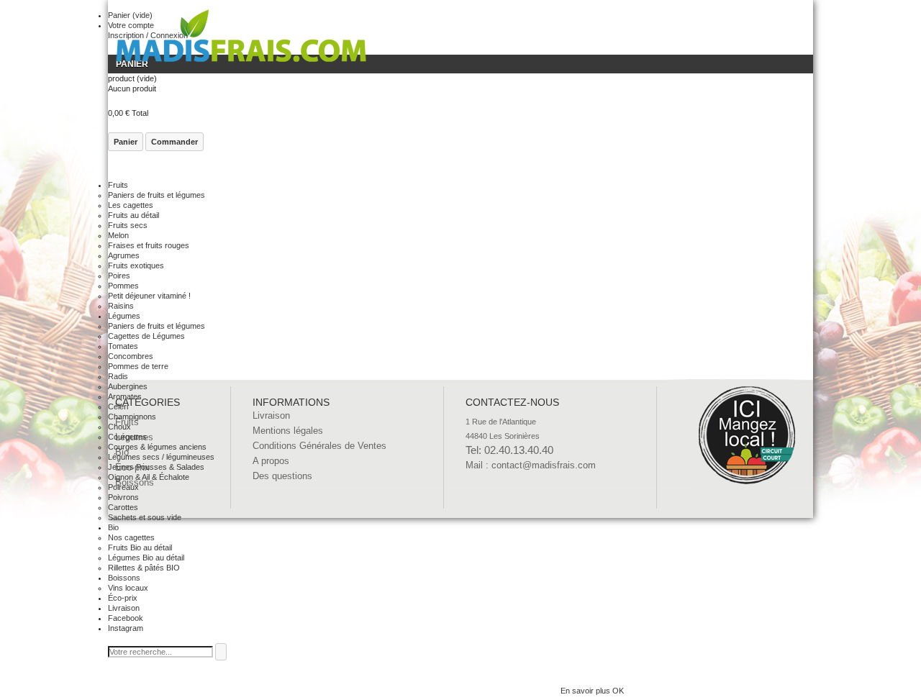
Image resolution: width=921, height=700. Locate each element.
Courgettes (127, 436)
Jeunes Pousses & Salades (156, 467)
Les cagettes (130, 205)
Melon (118, 235)
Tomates (123, 346)
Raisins (121, 305)
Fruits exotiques (136, 265)
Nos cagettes (131, 537)
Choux (119, 426)
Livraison (124, 608)
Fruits (118, 185)
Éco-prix (122, 598)
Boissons (124, 577)
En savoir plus (586, 690)
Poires (119, 275)
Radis (118, 376)
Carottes (123, 507)
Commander (174, 141)
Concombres (130, 356)
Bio (113, 527)
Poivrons (123, 497)
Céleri (118, 406)
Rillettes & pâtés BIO (144, 567)
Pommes (123, 285)
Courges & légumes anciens (157, 446)
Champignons (132, 416)
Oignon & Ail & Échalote (148, 477)
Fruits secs (128, 225)
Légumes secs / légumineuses (161, 457)
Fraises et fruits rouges (148, 245)
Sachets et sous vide (144, 517)
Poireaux (123, 487)
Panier (125, 141)
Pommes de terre (138, 366)
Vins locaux (128, 587)
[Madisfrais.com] (241, 39)
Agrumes (124, 255)
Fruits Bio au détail (140, 547)
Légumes (124, 316)
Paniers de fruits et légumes (156, 195)
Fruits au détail (133, 215)
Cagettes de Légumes (146, 336)
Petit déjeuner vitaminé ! (149, 295)
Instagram (125, 628)
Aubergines (128, 386)
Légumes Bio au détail (146, 557)
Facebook (125, 618)
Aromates (125, 396)
